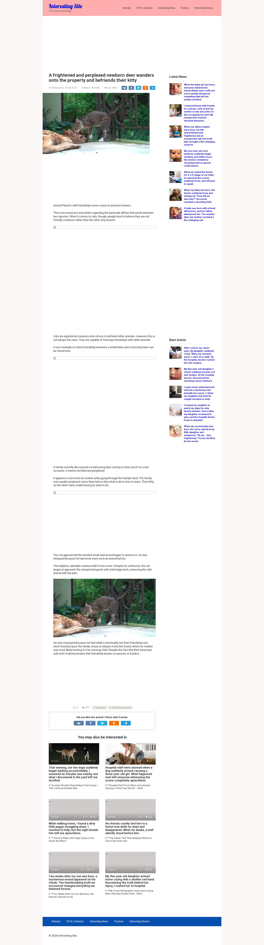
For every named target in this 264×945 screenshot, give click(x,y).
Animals (127, 8)
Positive (185, 8)
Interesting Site (65, 6)
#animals (101, 707)
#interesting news (121, 707)
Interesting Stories (203, 8)
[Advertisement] (132, 42)
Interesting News (166, 8)
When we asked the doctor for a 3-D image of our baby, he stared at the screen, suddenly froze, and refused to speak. (199, 178)
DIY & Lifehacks (144, 8)
